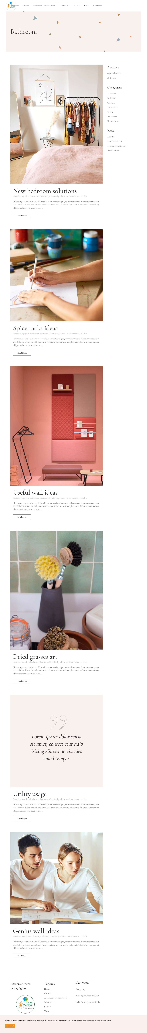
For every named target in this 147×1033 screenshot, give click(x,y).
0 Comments (73, 196)
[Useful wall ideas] (56, 426)
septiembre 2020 (114, 73)
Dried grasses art (35, 656)
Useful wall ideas (35, 492)
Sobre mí (48, 1002)
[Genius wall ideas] (56, 878)
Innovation (112, 116)
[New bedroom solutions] (56, 124)
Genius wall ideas (36, 931)
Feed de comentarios (116, 146)
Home (47, 989)
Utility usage (30, 794)
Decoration (112, 107)
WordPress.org (113, 150)
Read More (22, 215)
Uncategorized (113, 121)
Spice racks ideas (35, 328)
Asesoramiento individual (55, 998)
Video (46, 1011)
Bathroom (34, 196)
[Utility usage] (56, 741)
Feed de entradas (114, 141)
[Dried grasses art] (56, 590)
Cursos (47, 993)
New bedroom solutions (45, 191)
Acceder (110, 136)
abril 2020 (111, 78)
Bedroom (44, 196)
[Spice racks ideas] (56, 275)
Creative (53, 196)
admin (62, 196)
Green (110, 112)
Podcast (47, 1006)
